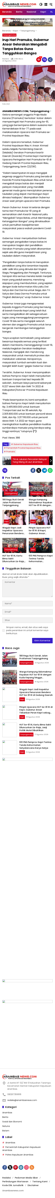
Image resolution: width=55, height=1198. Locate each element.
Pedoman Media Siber (26, 1177)
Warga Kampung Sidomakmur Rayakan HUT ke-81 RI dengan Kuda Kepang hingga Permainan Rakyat (40, 502)
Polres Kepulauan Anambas (19, 1154)
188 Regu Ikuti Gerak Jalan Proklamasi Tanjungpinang (13, 502)
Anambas (7, 1112)
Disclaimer (33, 1185)
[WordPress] (21, 1167)
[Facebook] (33, 470)
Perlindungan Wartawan (15, 1181)
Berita (5, 1117)
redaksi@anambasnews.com (22, 1100)
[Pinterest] (15, 1167)
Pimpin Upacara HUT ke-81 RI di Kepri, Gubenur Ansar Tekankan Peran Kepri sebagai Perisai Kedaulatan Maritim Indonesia (40, 530)
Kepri (7, 521)
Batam (5, 1130)
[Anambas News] (19, 4)
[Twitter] (38, 470)
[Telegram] (44, 470)
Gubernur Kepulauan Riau (25, 444)
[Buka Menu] (46, 4)
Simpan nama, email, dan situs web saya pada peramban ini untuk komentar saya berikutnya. (27, 630)
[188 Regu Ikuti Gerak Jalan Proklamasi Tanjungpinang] (14, 489)
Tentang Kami (39, 1181)
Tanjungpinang (9, 35)
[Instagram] (26, 1167)
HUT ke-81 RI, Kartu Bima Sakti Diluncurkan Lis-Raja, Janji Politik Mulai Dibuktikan (13, 558)
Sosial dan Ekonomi (12, 1121)
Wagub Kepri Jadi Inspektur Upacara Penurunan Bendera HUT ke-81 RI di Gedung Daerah (12, 530)
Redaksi (5, 59)
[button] (41, 4)
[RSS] (31, 1167)
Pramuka (10, 451)
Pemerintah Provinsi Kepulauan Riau (23, 448)
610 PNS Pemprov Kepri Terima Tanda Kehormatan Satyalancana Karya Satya (41, 558)
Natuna (6, 1126)
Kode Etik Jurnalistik (12, 1185)
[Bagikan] (50, 59)
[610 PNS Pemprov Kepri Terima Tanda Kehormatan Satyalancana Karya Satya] (41, 545)
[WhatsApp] (50, 470)
